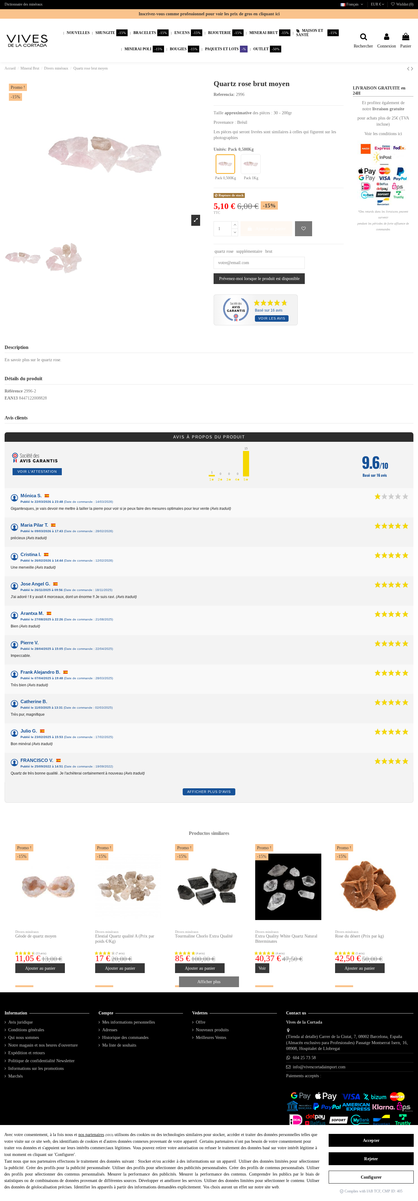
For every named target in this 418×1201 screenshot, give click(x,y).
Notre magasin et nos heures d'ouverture (43, 1045)
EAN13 (11, 398)
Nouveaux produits (212, 1030)
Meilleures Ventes (211, 1037)
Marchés (15, 1076)
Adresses (109, 1030)
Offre (200, 1022)
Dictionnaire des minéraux (24, 4)
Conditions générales (26, 1030)
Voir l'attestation (37, 471)
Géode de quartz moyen (35, 936)
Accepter (371, 1140)
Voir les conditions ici (383, 133)
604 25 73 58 (304, 1057)
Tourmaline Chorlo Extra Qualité (204, 936)
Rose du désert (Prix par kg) (359, 936)
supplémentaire (249, 251)
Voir (262, 968)
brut (268, 251)
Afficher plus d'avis (209, 792)
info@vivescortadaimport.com (319, 1067)
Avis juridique (20, 1022)
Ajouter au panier (271, 228)
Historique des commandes (125, 1037)
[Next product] (412, 68)
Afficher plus (208, 981)
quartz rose (224, 251)
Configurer (371, 1177)
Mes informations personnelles (128, 1022)
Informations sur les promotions (36, 1068)
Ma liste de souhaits (119, 1045)
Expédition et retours (26, 1053)
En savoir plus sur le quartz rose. (33, 360)
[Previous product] (409, 68)
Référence (14, 391)
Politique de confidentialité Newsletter (41, 1061)
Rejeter (371, 1159)
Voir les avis (271, 318)
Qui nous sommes (23, 1037)
